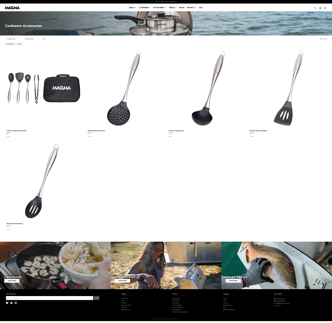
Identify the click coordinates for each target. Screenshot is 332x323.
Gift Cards (124, 307)
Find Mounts (125, 298)
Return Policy (175, 300)
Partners (225, 303)
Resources (124, 303)
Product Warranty (176, 309)
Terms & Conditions (177, 305)
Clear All (19, 44)
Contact (225, 298)
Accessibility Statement (229, 309)
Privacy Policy (175, 303)
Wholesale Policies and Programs (180, 312)
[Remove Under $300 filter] (14, 44)
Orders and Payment (177, 307)
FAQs (123, 300)
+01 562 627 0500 (280, 301)
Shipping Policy (176, 298)
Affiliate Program (227, 305)
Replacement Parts (126, 305)
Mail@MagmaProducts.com (283, 303)
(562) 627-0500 (280, 299)
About (224, 300)
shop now (12, 281)
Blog (224, 307)
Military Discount (126, 309)
